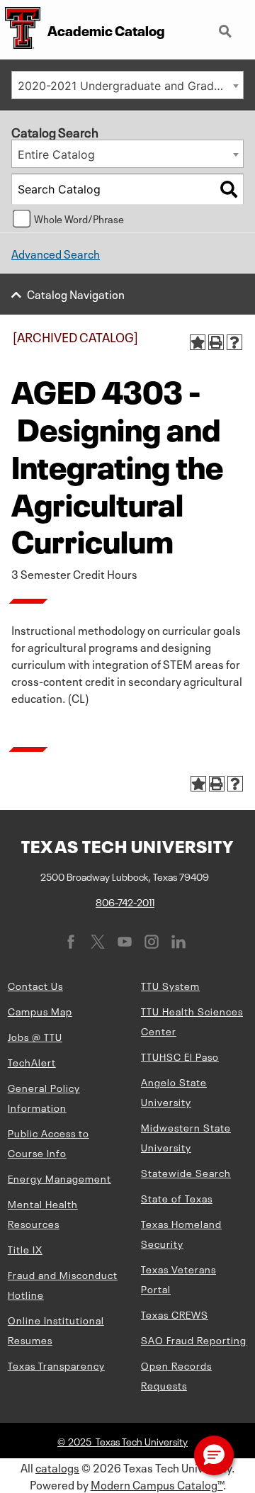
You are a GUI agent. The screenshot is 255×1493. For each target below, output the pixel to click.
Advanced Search (55, 252)
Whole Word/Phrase (79, 218)
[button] (214, 1455)
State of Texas (176, 1197)
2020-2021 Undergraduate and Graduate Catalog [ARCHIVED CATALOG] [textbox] (130, 86)
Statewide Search (186, 1172)
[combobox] (127, 85)
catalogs (57, 1466)
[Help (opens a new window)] (234, 342)
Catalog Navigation (76, 293)
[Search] (229, 189)
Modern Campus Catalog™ (157, 1483)
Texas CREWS (174, 1314)
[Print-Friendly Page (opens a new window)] (216, 342)
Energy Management (59, 1178)
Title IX (25, 1248)
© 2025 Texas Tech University (122, 1440)
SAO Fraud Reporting (193, 1339)
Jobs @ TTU (35, 1036)
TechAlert (32, 1061)
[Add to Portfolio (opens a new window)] (197, 342)
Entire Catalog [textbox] (56, 154)
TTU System (170, 985)
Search (226, 25)
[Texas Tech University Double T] (20, 29)
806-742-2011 (125, 901)
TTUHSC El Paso (180, 1056)
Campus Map (40, 1010)
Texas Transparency (56, 1365)
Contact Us (35, 985)
